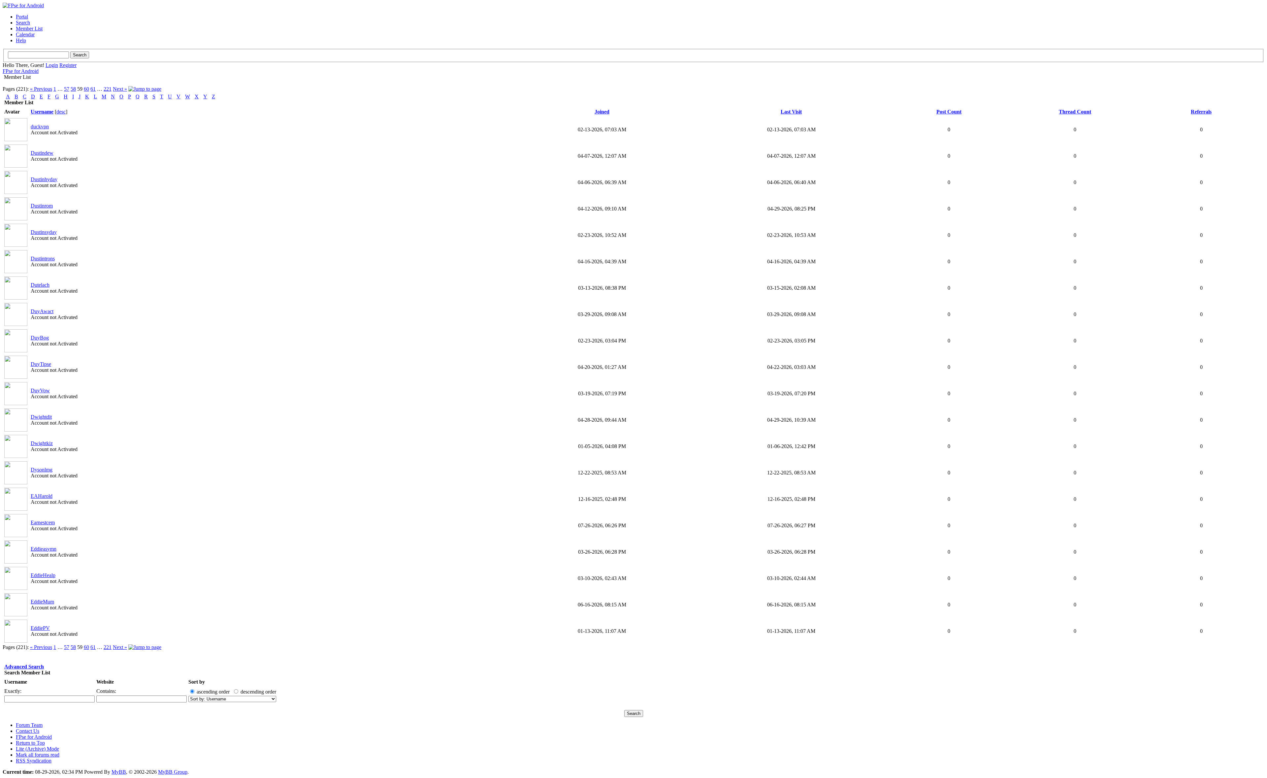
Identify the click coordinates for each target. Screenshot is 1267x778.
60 (86, 89)
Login (52, 65)
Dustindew (42, 153)
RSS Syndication (33, 760)
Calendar (25, 34)
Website (105, 682)
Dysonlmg (41, 469)
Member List (29, 28)
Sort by (196, 682)
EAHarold (41, 496)
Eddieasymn (43, 549)
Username (15, 682)
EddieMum (42, 601)
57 (66, 89)
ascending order (213, 692)
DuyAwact (42, 311)
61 (93, 89)
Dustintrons (43, 258)
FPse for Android (21, 71)
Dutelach (40, 285)
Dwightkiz (42, 443)
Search (23, 22)
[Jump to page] (144, 89)
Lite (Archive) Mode (37, 749)
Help (21, 40)
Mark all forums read (37, 755)
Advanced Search (24, 666)
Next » (120, 89)
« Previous (41, 89)
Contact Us (27, 731)
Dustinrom (42, 206)
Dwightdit (41, 417)
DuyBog (40, 337)
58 (73, 89)
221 (108, 89)
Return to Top (30, 743)
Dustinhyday (44, 179)
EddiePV (40, 628)
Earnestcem (43, 522)
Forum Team (29, 725)
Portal (22, 16)
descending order (258, 692)
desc (61, 111)
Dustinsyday (44, 232)
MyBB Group (172, 772)
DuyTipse (41, 364)
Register (68, 65)
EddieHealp (43, 575)
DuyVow (40, 390)
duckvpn (40, 126)
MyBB (119, 772)
